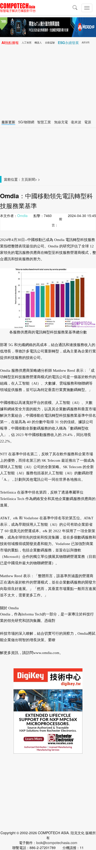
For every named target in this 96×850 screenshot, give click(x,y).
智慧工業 (44, 121)
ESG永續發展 (68, 42)
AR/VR (85, 42)
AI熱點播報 (10, 42)
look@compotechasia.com (56, 842)
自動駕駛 (50, 42)
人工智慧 (27, 42)
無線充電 (61, 121)
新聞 (31, 179)
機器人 (38, 42)
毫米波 (76, 121)
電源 (87, 121)
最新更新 (8, 121)
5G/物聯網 (26, 121)
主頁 (24, 179)
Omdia (22, 215)
